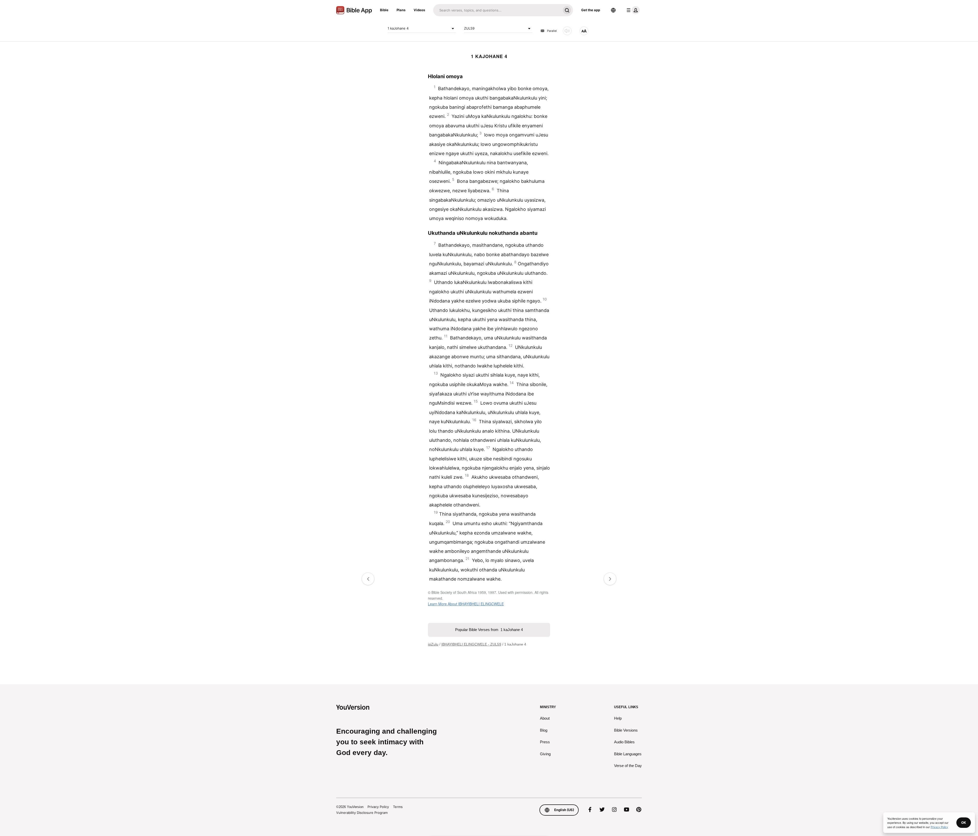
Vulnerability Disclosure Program (362, 813)
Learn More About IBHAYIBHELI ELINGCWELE (466, 603)
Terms (398, 807)
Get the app (590, 10)
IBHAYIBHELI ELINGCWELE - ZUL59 (471, 644)
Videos (419, 10)
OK (963, 822)
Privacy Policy (378, 807)
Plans (401, 10)
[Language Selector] (613, 10)
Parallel (552, 31)
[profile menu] (632, 10)
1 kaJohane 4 (398, 28)
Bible (384, 10)
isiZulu (433, 644)
